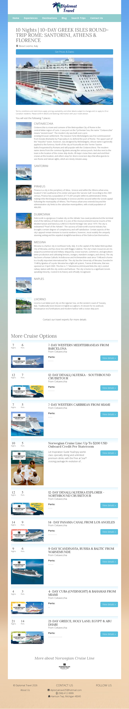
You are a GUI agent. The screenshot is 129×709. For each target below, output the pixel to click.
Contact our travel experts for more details (64, 319)
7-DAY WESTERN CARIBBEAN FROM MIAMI (79, 405)
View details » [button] (109, 358)
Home (16, 18)
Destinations (49, 18)
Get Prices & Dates (64, 51)
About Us (25, 690)
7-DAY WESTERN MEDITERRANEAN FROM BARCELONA (78, 346)
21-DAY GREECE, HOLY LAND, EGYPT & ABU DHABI (80, 622)
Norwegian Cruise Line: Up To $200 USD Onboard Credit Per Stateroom (77, 445)
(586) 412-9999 (66, 693)
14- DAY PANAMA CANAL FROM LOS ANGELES (81, 522)
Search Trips (78, 18)
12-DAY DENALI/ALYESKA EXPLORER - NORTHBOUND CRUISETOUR (76, 494)
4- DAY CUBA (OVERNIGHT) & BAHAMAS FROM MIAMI (82, 593)
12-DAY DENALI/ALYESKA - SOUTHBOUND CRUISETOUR (79, 376)
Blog (64, 18)
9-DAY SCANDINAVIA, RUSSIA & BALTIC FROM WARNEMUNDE (81, 550)
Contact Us (96, 18)
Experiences (31, 18)
